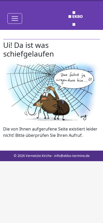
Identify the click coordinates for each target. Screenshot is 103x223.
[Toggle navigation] (14, 18)
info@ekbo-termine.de (72, 155)
